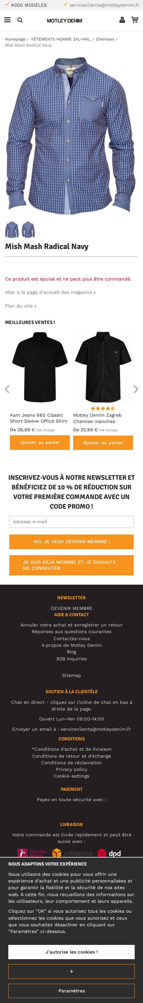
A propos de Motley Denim (72, 645)
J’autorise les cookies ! (72, 952)
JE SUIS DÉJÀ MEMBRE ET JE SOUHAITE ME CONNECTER (69, 565)
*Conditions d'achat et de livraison (72, 749)
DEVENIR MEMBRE (71, 608)
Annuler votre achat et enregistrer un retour (71, 624)
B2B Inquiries (72, 658)
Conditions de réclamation (71, 762)
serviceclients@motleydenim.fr (105, 5)
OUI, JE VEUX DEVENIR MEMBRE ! (71, 541)
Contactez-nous (72, 638)
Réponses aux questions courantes (71, 631)
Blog (71, 651)
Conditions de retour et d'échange (71, 756)
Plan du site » (21, 305)
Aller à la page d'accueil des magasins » (50, 292)
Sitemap (71, 675)
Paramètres (72, 990)
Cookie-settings (71, 776)
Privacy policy (71, 769)
